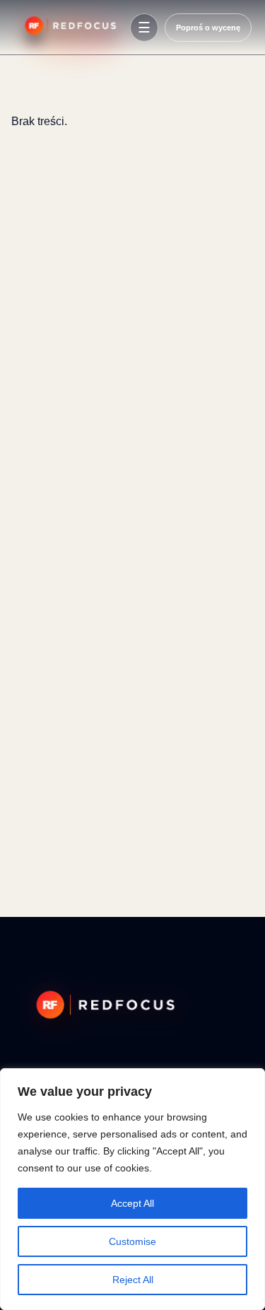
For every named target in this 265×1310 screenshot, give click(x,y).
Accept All (132, 1203)
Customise (132, 1241)
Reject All (132, 1279)
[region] (132, 1189)
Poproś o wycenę (208, 27)
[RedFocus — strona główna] (68, 27)
